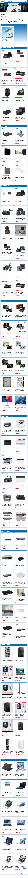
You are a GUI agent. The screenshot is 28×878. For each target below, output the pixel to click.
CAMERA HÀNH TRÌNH (7, 48)
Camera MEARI (5, 25)
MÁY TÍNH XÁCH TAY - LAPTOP (9, 760)
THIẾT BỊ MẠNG (5, 531)
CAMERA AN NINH (6, 186)
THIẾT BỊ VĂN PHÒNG (7, 416)
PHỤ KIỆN (4, 301)
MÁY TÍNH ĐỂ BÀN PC (7, 645)
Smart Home (4, 126)
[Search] (25, 1)
